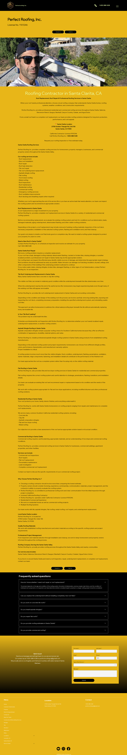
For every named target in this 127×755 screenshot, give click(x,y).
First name (76, 648)
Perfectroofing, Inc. (20, 5)
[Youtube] (58, 748)
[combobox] (95, 664)
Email (75, 655)
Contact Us (6, 714)
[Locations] (34, 735)
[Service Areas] (34, 743)
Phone (98, 655)
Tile (5, 725)
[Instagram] (63, 748)
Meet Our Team (7, 717)
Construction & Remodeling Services (12, 720)
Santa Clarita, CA (8, 741)
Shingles (6, 722)
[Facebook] (68, 748)
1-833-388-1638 (104, 5)
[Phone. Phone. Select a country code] (98, 658)
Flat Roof (6, 727)
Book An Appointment (9, 712)
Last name (99, 648)
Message (76, 669)
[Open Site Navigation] (117, 6)
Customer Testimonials (9, 707)
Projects (6, 709)
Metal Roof (6, 730)
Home (5, 704)
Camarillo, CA (7, 738)
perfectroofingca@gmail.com (50, 658)
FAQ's (5, 733)
